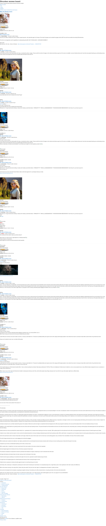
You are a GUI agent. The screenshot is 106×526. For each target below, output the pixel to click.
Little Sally (2, 360)
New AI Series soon (6, 11)
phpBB (6, 518)
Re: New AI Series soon (5, 50)
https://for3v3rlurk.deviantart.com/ (6, 173)
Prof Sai (1, 104)
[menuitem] (1, 6)
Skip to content (3, 4)
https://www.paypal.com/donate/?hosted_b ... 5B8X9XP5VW (29, 44)
